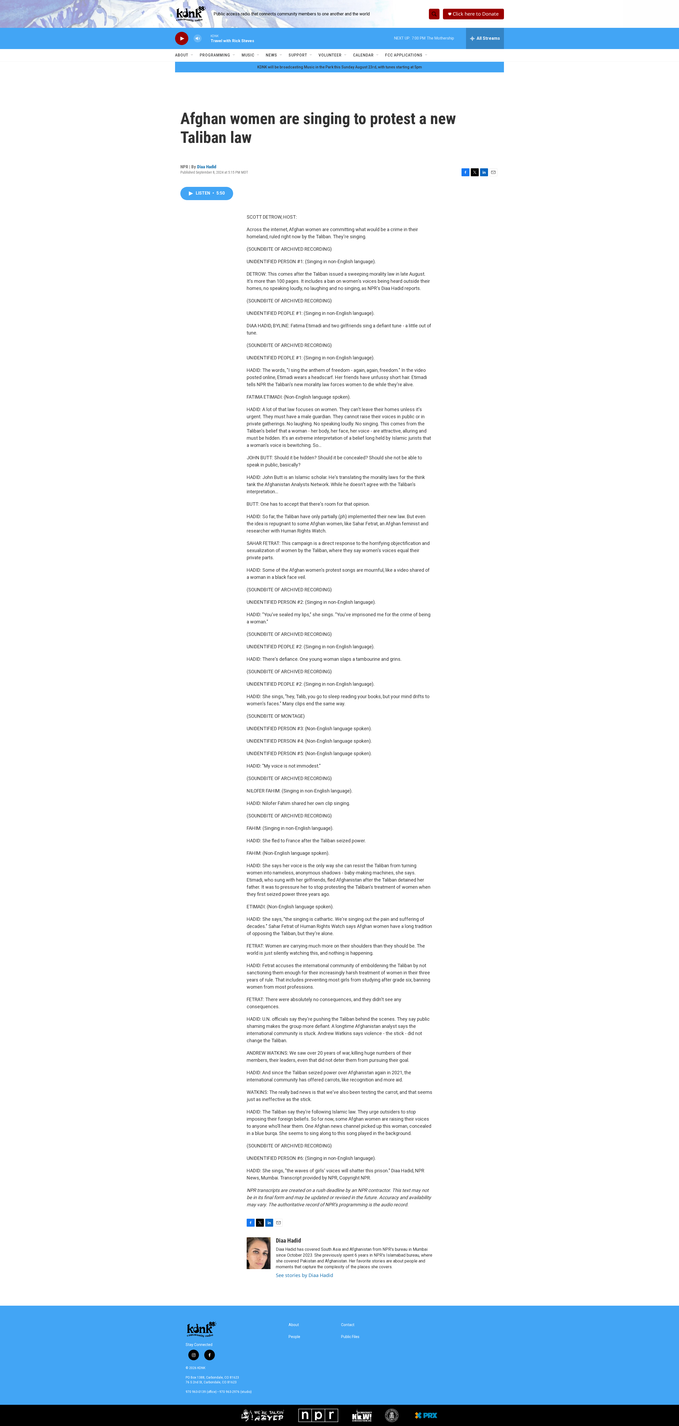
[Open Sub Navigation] (192, 55)
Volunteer (330, 55)
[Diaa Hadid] (259, 1253)
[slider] (206, 38)
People (294, 1337)
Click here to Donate (476, 14)
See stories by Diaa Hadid (304, 1275)
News (271, 55)
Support (298, 55)
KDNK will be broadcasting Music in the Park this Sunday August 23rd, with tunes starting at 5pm (339, 67)
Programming (215, 55)
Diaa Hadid (206, 166)
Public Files (350, 1337)
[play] (181, 39)
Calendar (363, 55)
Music (248, 55)
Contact (347, 1325)
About (181, 55)
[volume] (197, 39)
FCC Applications (404, 55)
